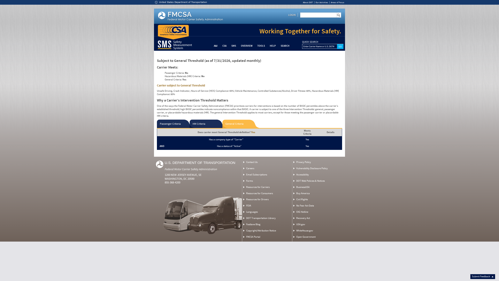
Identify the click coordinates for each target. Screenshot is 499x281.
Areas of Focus (337, 2)
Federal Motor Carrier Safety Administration (191, 169)
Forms (249, 180)
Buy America (303, 193)
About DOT (308, 2)
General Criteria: (173, 79)
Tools (261, 45)
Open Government (306, 236)
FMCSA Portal (253, 236)
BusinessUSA (303, 187)
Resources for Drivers (257, 199)
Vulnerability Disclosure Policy (312, 168)
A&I (216, 45)
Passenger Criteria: (174, 73)
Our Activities (322, 2)
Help (273, 45)
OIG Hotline (302, 211)
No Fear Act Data (305, 205)
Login (292, 15)
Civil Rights (302, 199)
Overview (246, 45)
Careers (250, 168)
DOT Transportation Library (261, 218)
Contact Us (251, 162)
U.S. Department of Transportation (200, 163)
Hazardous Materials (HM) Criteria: (183, 76)
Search (285, 45)
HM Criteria (199, 123)
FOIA (248, 205)
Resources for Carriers (258, 187)
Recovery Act (303, 218)
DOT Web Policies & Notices (310, 180)
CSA (224, 45)
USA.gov (300, 224)
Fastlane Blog (253, 224)
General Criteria (234, 123)
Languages (252, 211)
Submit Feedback (481, 276)
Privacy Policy (303, 162)
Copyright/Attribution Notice (261, 230)
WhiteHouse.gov (304, 230)
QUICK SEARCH (310, 42)
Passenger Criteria (170, 123)
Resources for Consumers (259, 193)
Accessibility (302, 174)
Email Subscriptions (256, 174)
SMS (233, 45)
